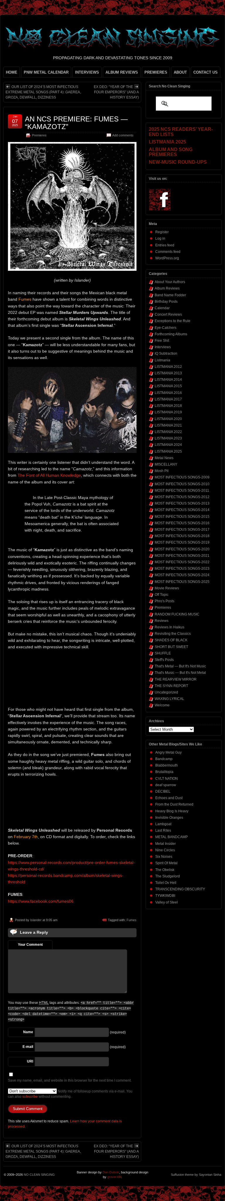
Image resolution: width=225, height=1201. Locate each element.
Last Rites (163, 830)
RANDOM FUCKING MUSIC (177, 614)
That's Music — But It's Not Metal (180, 673)
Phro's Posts (164, 601)
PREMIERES (155, 72)
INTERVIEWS (87, 72)
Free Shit (162, 341)
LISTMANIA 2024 (168, 445)
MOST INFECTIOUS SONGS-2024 (182, 575)
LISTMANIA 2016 (168, 393)
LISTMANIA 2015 (168, 386)
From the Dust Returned (174, 804)
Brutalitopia (164, 772)
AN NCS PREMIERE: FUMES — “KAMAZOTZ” (76, 123)
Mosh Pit (161, 471)
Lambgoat (163, 824)
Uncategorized (166, 692)
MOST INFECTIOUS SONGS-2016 (182, 523)
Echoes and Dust (169, 798)
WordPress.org (167, 258)
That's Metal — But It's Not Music (180, 666)
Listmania (162, 360)
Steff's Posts (164, 660)
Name (28, 1032)
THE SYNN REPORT (171, 686)
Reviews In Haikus (169, 627)
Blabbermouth (166, 765)
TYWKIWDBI (165, 896)
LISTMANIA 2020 (168, 419)
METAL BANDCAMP (171, 837)
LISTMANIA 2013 (168, 373)
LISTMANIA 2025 (168, 451)
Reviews (161, 621)
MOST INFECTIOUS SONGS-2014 (182, 510)
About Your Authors (170, 282)
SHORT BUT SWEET (171, 647)
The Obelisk (164, 870)
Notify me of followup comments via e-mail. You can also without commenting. (70, 1094)
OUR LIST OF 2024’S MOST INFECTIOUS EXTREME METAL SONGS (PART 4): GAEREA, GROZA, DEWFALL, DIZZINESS (43, 92)
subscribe (30, 1097)
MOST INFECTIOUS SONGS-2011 (182, 490)
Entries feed (164, 245)
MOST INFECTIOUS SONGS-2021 (182, 556)
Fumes (132, 920)
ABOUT (180, 72)
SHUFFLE (163, 653)
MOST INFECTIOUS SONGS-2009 (182, 477)
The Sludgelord (167, 876)
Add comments (123, 135)
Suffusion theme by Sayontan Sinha (196, 1174)
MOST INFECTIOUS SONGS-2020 (182, 549)
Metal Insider (165, 844)
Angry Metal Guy (168, 752)
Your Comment (30, 945)
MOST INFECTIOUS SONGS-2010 (182, 484)
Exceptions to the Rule (172, 321)
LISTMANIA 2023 (168, 438)
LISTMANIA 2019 (168, 412)
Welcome (162, 705)
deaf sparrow (165, 785)
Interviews (163, 347)
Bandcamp (164, 759)
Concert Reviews (168, 314)
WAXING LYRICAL (169, 699)
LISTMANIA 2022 (168, 432)
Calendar (162, 308)
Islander (36, 920)
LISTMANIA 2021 (168, 425)
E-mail (28, 1047)
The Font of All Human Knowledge (49, 475)
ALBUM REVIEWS (121, 72)
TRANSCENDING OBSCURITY (180, 889)
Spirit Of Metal (166, 863)
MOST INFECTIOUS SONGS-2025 (182, 582)
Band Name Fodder (170, 295)
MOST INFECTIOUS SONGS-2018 (182, 536)
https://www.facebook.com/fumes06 (41, 901)
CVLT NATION (166, 779)
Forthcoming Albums (171, 334)
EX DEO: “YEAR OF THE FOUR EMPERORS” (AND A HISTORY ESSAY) (116, 92)
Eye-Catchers (165, 328)
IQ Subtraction (166, 353)
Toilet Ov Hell (165, 883)
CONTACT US (205, 72)
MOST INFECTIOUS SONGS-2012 (182, 497)
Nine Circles (165, 850)
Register (162, 232)
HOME (11, 72)
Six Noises (163, 857)
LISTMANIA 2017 (168, 399)
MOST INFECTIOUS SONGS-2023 (182, 568)
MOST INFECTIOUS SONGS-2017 (182, 529)
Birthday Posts (166, 302)
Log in (160, 238)
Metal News (164, 458)
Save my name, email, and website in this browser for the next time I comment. (70, 1080)
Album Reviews (167, 288)
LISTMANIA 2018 (168, 406)
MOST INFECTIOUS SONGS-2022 (182, 562)
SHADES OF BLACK (171, 640)
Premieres (39, 135)
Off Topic (161, 595)
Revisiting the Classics (173, 634)
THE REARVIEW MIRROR (176, 679)
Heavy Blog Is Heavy (171, 811)
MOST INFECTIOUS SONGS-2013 (182, 503)
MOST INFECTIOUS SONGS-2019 (182, 542)
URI (30, 1061)
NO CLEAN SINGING (39, 1174)
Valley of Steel (166, 902)
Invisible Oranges (169, 818)
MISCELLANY (166, 464)
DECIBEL (163, 791)
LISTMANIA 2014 (168, 380)
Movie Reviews (167, 588)
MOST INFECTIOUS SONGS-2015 (182, 517)
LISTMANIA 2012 (168, 367)
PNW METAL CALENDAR (46, 72)
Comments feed (167, 252)
